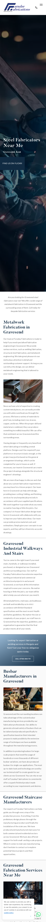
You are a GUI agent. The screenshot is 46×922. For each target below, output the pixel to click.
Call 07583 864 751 (23, 659)
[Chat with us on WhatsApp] (38, 914)
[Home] (16, 7)
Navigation (41, 5)
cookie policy (8, 913)
